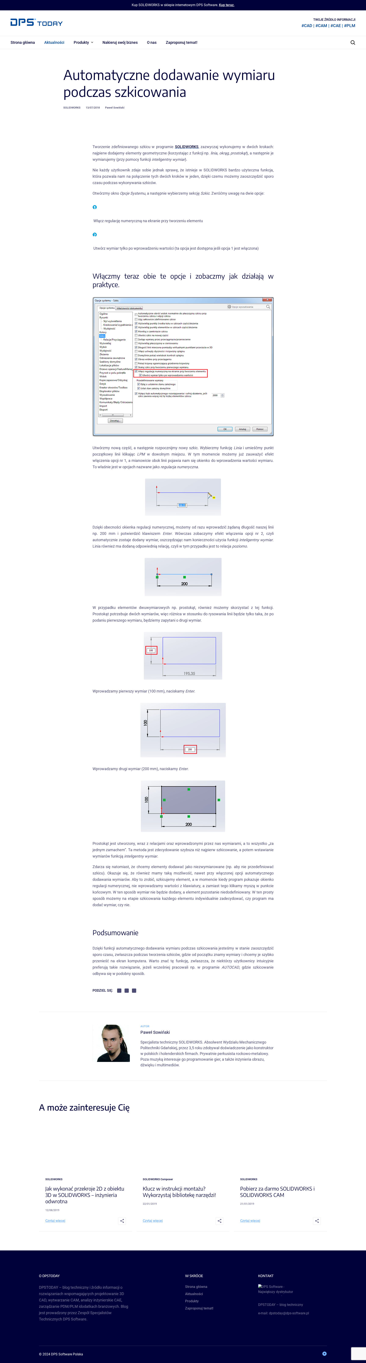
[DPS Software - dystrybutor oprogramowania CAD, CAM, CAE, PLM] (292, 1290)
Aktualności (54, 42)
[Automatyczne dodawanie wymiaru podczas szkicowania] (111, 1060)
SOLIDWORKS (71, 107)
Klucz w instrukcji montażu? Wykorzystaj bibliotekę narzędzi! (179, 1191)
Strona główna (23, 42)
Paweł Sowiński (114, 107)
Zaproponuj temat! (181, 42)
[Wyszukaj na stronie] (352, 42)
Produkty (81, 42)
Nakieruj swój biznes (120, 42)
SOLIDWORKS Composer (158, 1179)
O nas (152, 42)
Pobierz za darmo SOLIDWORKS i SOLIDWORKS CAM (277, 1191)
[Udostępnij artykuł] (122, 1221)
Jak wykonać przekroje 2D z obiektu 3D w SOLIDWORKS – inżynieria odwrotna (84, 1194)
